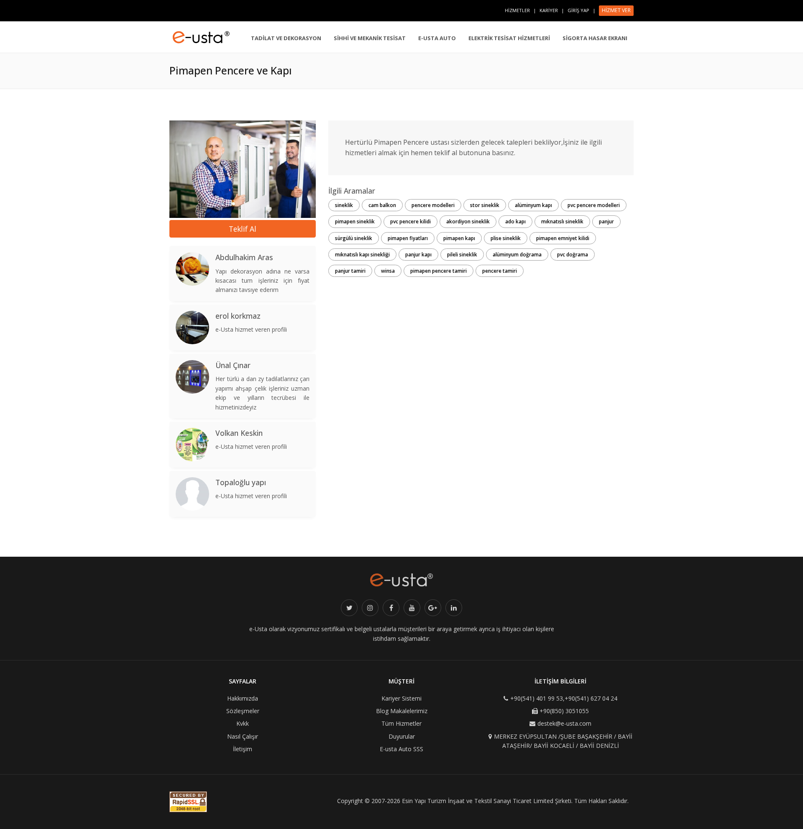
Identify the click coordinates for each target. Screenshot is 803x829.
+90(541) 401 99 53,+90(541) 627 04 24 (563, 698)
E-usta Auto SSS (401, 749)
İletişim (242, 749)
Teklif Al (242, 229)
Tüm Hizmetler (401, 723)
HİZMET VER (616, 10)
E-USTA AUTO (437, 38)
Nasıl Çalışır (242, 736)
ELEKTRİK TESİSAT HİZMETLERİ (509, 38)
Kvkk (242, 723)
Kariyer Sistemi (401, 698)
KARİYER (549, 10)
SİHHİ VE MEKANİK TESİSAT (370, 38)
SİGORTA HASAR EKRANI (595, 38)
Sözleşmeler (242, 711)
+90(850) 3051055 (564, 711)
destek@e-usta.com (564, 723)
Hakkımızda (242, 698)
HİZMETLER (517, 10)
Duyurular (402, 736)
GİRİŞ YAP (578, 10)
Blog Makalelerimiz (401, 711)
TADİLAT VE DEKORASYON (286, 38)
